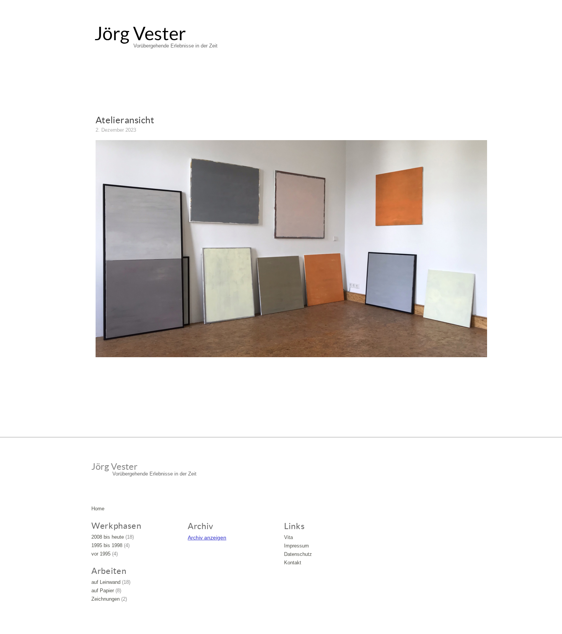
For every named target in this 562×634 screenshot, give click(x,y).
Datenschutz (298, 554)
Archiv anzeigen (207, 537)
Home (97, 508)
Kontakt (292, 562)
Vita (288, 537)
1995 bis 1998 (106, 545)
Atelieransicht (125, 120)
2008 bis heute (107, 537)
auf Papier (102, 590)
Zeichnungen (105, 599)
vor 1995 (100, 554)
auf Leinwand (105, 582)
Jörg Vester (140, 33)
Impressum (296, 546)
